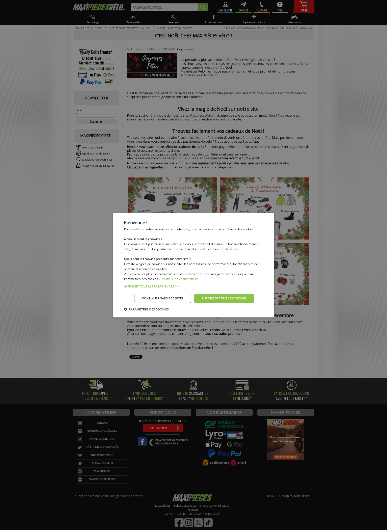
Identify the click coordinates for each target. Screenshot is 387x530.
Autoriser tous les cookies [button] (224, 298)
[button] (193, 286)
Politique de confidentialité (180, 279)
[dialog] (193, 265)
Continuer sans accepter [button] (162, 298)
